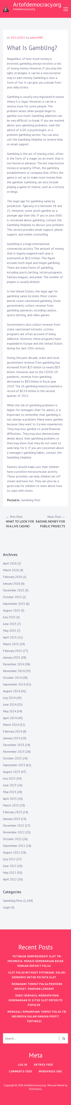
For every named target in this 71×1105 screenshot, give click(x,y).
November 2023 (14, 751)
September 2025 (14, 604)
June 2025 (10, 624)
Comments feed (20, 1071)
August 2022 (11, 852)
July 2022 (9, 859)
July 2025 (9, 617)
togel (6, 907)
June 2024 (10, 704)
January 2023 (11, 819)
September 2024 (14, 684)
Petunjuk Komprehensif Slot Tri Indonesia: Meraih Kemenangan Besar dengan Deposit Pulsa (35, 961)
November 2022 (14, 832)
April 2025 (10, 637)
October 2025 (12, 597)
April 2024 (10, 718)
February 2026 (12, 577)
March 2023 (11, 805)
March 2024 (11, 725)
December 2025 (13, 590)
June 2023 (10, 785)
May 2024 (9, 711)
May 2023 (9, 792)
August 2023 (11, 772)
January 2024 (11, 738)
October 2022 (12, 839)
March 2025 (11, 644)
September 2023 (14, 765)
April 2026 (10, 563)
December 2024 (13, 664)
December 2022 (13, 825)
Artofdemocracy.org (37, 4)
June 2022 (10, 866)
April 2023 (10, 799)
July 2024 (9, 698)
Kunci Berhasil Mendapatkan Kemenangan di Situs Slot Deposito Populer (36, 1000)
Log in (22, 1064)
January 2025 (11, 657)
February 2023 (12, 812)
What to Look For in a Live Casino (20, 521)
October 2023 (12, 758)
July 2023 (9, 778)
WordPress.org (50, 1071)
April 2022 (10, 879)
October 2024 (12, 678)
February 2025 (12, 651)
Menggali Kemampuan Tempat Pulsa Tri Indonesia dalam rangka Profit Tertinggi (36, 1016)
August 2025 (11, 610)
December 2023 (13, 745)
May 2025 (9, 630)
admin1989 (36, 37)
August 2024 (11, 691)
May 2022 (9, 872)
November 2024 (14, 671)
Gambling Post (30, 500)
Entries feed (43, 1064)
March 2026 (11, 570)
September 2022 (14, 846)
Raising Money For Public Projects (50, 521)
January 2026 (11, 583)
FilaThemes (35, 1089)
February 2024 (12, 731)
